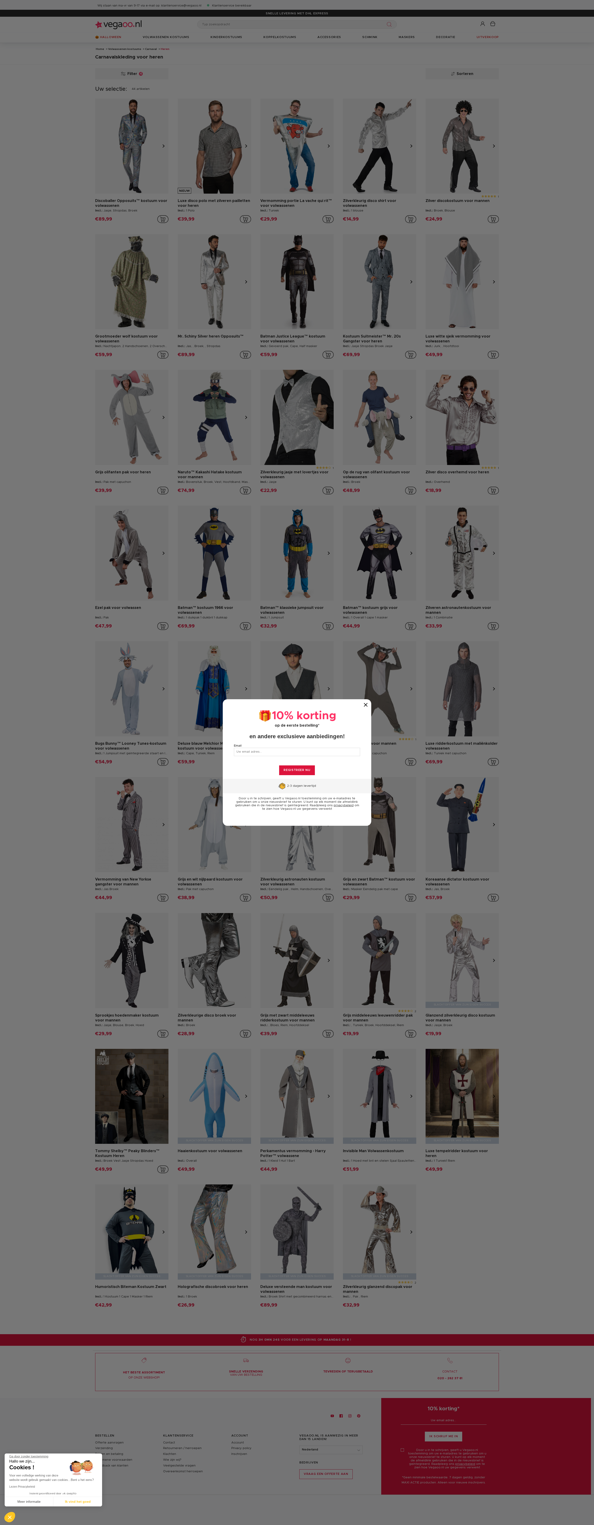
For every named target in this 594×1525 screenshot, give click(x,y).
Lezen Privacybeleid (22, 1486)
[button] (9, 1517)
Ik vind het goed (78, 1501)
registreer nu (297, 770)
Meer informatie (29, 1501)
